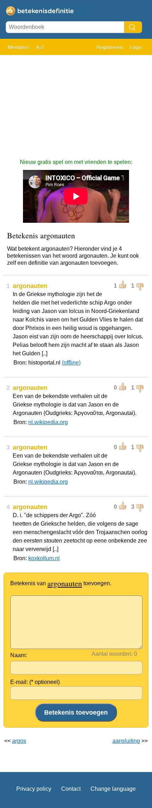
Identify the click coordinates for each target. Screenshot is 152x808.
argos (19, 741)
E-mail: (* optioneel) (35, 682)
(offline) (71, 363)
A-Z (40, 47)
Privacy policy (33, 789)
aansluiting (126, 741)
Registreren (110, 47)
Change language (113, 789)
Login (136, 47)
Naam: (18, 655)
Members (18, 47)
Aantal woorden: (112, 654)
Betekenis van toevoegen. (60, 583)
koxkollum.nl (44, 558)
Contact (71, 789)
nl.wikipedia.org (48, 422)
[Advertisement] (76, 103)
